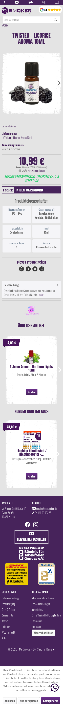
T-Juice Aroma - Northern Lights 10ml (31, 368)
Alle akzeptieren (29, 701)
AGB (4, 638)
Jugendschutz (37, 610)
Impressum (36, 627)
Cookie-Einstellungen (41, 604)
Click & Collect (8, 610)
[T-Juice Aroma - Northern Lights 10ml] (31, 355)
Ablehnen (10, 701)
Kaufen (31, 392)
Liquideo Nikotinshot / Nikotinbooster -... (32, 452)
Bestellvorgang (8, 604)
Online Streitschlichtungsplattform (46, 615)
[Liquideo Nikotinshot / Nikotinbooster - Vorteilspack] (31, 439)
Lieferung (6, 627)
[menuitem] (31, 19)
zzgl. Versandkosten (37, 171)
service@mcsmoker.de (46, 509)
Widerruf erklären (43, 633)
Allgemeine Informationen (43, 598)
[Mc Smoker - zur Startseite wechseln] (17, 10)
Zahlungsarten (8, 615)
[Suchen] (55, 19)
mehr (41, 295)
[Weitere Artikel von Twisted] (31, 310)
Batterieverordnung (10, 598)
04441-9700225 (43, 513)
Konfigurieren (50, 701)
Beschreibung (11, 285)
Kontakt (5, 621)
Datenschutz (37, 621)
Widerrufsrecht (8, 632)
